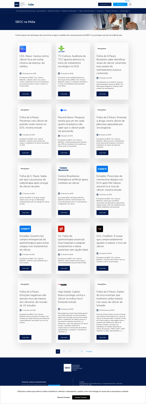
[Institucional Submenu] (109, 4)
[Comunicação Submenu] (129, 11)
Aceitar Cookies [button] (81, 397)
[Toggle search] (130, 4)
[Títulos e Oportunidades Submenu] (95, 11)
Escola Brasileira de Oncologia (25, 11)
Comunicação (124, 11)
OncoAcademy (41, 11)
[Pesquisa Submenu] (104, 11)
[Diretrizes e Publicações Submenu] (78, 11)
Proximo (89, 351)
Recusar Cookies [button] (64, 397)
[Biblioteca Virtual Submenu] (60, 11)
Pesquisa (100, 11)
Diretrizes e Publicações (69, 11)
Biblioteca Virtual (53, 11)
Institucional (103, 4)
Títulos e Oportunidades (86, 11)
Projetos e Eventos (111, 11)
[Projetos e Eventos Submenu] (118, 11)
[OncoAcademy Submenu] (47, 11)
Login (128, 1)
